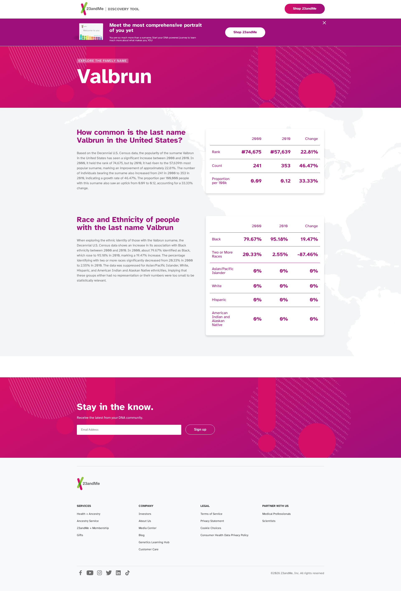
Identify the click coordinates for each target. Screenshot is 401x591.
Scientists (268, 521)
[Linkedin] (118, 574)
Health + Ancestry (88, 514)
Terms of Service (211, 514)
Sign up (200, 429)
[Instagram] (99, 574)
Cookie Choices (210, 528)
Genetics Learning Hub (154, 542)
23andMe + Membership (93, 528)
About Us (145, 521)
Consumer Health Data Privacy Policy (224, 535)
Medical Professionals (276, 514)
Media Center (147, 528)
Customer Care (149, 549)
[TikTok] (127, 574)
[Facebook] (80, 574)
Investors (145, 514)
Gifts (80, 535)
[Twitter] (108, 574)
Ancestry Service (88, 521)
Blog (142, 535)
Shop (304, 8)
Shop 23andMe (245, 32)
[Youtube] (90, 574)
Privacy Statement (212, 521)
